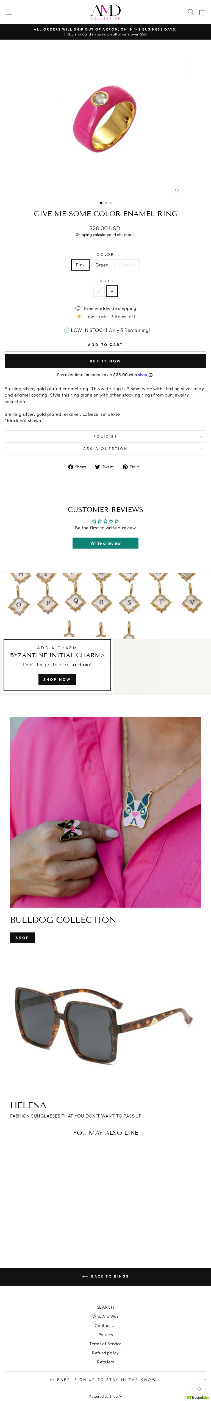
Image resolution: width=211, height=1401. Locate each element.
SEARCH (105, 1307)
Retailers (105, 1361)
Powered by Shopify (105, 1396)
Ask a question (105, 448)
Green (102, 265)
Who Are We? (105, 1316)
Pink (80, 265)
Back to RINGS (109, 1276)
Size (105, 281)
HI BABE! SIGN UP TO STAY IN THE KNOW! (104, 1379)
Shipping (84, 234)
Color (106, 254)
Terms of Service (105, 1343)
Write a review (105, 543)
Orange (127, 265)
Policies (105, 436)
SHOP (22, 937)
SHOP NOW (57, 679)
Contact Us (105, 1325)
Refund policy (105, 1352)
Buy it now (105, 361)
